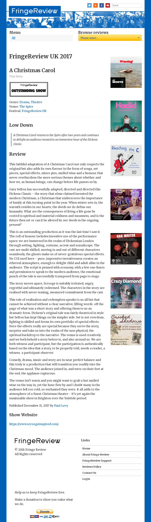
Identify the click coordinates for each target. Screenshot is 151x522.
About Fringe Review (95, 454)
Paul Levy (61, 405)
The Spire (26, 106)
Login (86, 479)
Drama (24, 102)
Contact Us (89, 472)
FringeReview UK (34, 111)
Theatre (36, 102)
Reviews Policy (91, 466)
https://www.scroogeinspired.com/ (34, 424)
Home (86, 448)
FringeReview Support (96, 460)
